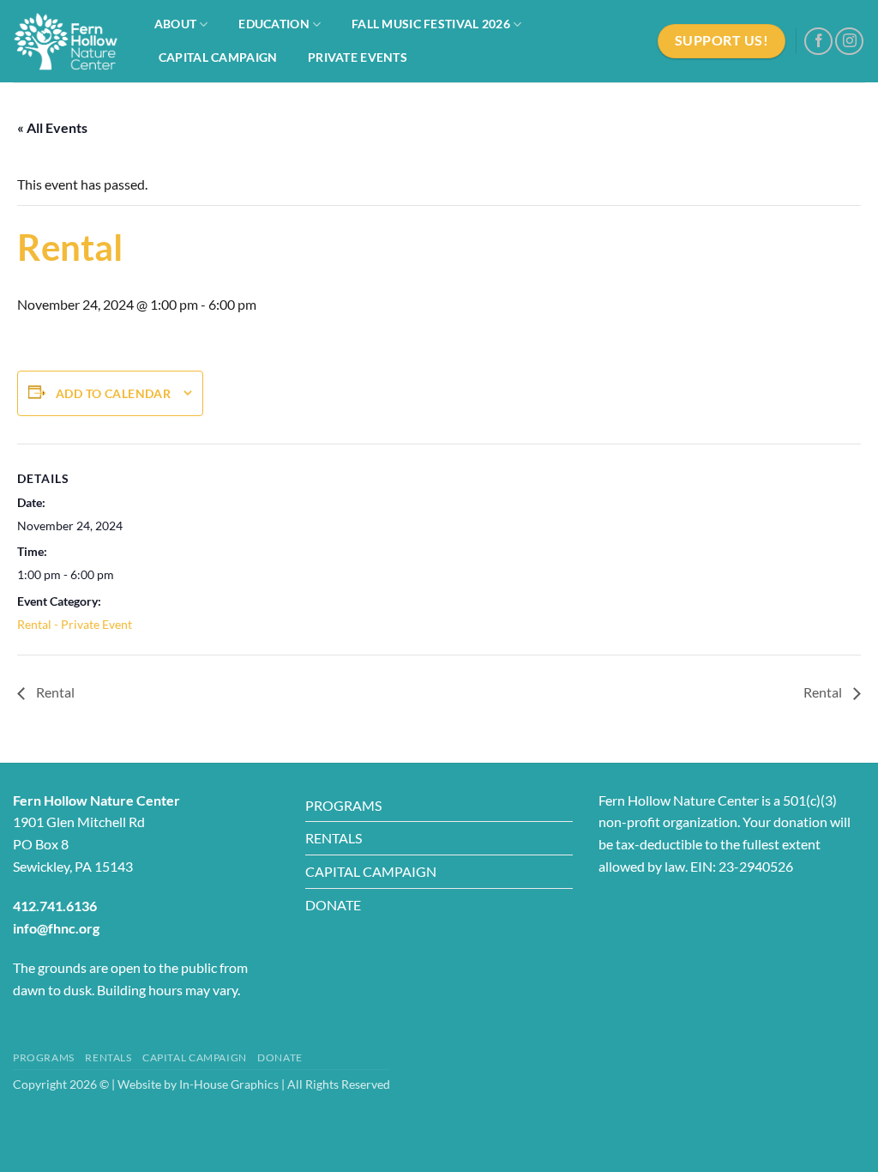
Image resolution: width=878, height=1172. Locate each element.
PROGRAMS (343, 805)
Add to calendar (113, 393)
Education (274, 23)
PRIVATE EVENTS (357, 57)
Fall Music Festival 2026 (431, 23)
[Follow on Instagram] (849, 41)
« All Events (52, 127)
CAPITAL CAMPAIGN (370, 871)
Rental (54, 692)
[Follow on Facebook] (818, 41)
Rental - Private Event (74, 624)
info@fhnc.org (56, 928)
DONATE (333, 905)
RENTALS (333, 838)
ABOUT (175, 23)
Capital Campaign (218, 57)
